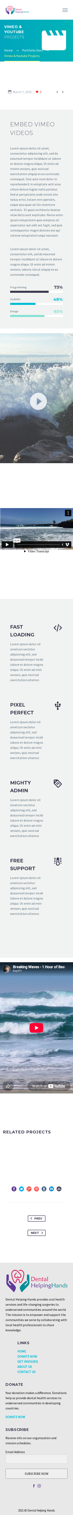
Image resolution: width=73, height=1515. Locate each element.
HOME (21, 1351)
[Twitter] (21, 1189)
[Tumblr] (44, 1189)
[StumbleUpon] (59, 1189)
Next (35, 1233)
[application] (36, 398)
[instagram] (39, 1486)
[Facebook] (14, 1189)
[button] (36, 399)
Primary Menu (65, 10)
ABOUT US (24, 1367)
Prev (38, 1218)
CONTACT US (26, 1372)
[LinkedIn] (51, 1189)
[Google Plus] (29, 1189)
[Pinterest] (36, 1189)
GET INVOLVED (27, 1361)
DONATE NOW (27, 1356)
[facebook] (33, 1486)
